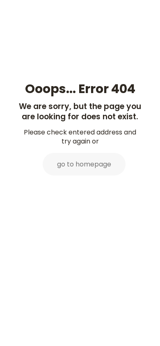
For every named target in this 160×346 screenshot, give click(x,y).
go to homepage (84, 164)
